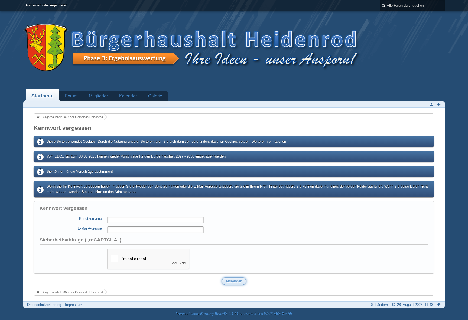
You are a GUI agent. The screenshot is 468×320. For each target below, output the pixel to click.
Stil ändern (379, 305)
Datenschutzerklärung (44, 305)
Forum (71, 96)
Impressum (74, 305)
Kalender (128, 96)
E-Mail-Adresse (90, 228)
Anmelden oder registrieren (46, 5)
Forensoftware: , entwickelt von (234, 314)
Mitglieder (98, 96)
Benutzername (90, 219)
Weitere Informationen (269, 141)
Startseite (42, 96)
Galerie (155, 96)
